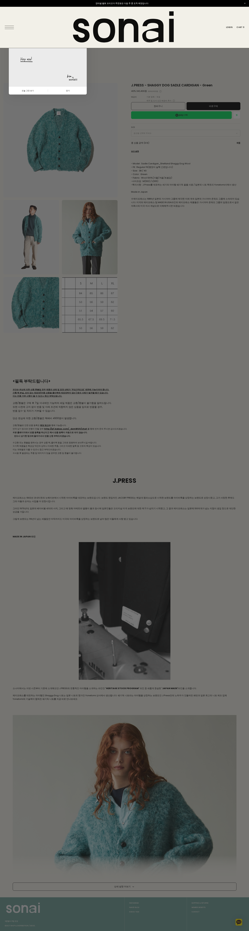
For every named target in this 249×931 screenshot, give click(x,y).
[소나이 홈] (124, 27)
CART (240, 27)
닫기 (68, 90)
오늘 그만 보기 (28, 90)
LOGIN (229, 27)
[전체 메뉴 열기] (10, 27)
